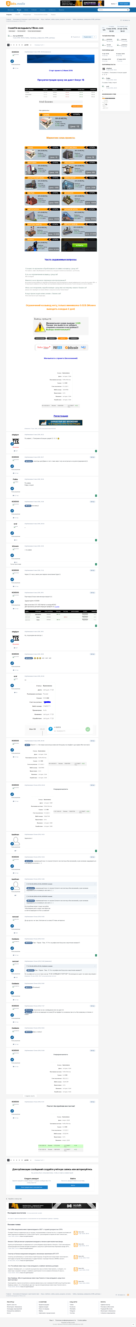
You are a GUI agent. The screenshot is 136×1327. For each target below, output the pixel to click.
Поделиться (76, 37)
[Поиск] (128, 9)
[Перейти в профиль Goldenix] (16, 945)
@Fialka (28, 505)
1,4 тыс (16, 955)
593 (16, 933)
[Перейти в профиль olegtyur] (16, 441)
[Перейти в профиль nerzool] (16, 923)
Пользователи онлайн (40, 14)
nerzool (15, 917)
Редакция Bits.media (107, 1309)
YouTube (72, 1313)
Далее (26, 45)
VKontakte (72, 1309)
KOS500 (20, 36)
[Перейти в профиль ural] (16, 530)
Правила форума (44, 1304)
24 (16, 540)
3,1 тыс (16, 68)
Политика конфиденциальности (65, 1320)
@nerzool (28, 987)
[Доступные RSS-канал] (128, 1295)
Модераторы (27, 14)
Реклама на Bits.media (107, 1307)
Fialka (15, 479)
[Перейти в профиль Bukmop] (118, 40)
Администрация (43, 1307)
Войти (113, 4)
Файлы (41, 1311)
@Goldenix (29, 1010)
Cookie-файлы (82, 1320)
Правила (61, 10)
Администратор (105, 1304)
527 (16, 451)
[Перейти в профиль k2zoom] (16, 553)
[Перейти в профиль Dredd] (103, 45)
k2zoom (15, 546)
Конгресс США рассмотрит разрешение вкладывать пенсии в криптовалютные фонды (35, 1241)
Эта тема (120, 9)
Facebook (72, 1307)
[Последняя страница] (31, 45)
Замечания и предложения (47, 1313)
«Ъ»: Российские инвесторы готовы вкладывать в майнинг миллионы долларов (33, 1266)
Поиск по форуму (44, 1309)
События (34, 10)
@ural (27, 745)
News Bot (81, 1232)
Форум (19, 10)
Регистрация (124, 3)
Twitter (72, 1304)
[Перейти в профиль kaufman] (16, 841)
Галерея (17, 14)
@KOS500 (29, 942)
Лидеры (53, 14)
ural (15, 524)
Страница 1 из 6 (39, 45)
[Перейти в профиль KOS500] (10, 37)
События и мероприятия (108, 1313)
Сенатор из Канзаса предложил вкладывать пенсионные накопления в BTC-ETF (33, 1253)
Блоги (26, 10)
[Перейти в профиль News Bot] (76, 1233)
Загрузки (42, 10)
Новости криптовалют (26, 1236)
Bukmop (124, 39)
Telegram (72, 1311)
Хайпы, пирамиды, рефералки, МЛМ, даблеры (40, 38)
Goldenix (15, 939)
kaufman (15, 835)
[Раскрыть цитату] (27, 884)
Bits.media (11, 10)
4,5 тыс (16, 495)
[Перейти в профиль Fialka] (16, 486)
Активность (52, 10)
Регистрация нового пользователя (31, 1187)
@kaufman (29, 861)
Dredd (109, 45)
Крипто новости (11, 1304)
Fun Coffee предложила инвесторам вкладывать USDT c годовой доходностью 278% (35, 1229)
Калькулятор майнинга (14, 1311)
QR (82, 1324)
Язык (51, 1320)
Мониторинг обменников (14, 1307)
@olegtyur (29, 461)
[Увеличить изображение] (60, 59)
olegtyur (15, 435)
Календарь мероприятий (14, 1309)
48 (16, 562)
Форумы (9, 14)
